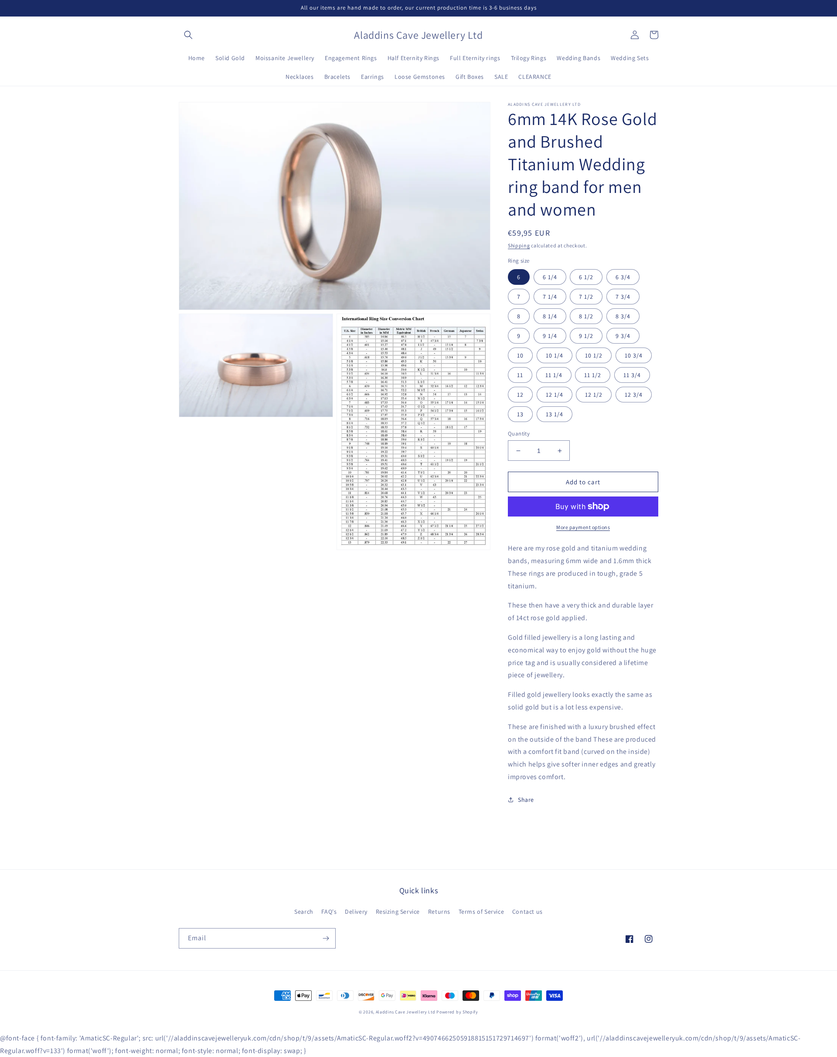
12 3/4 (634, 394)
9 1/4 (550, 336)
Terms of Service (481, 911)
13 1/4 (554, 414)
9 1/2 (586, 336)
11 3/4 (632, 375)
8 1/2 (586, 316)
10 (520, 355)
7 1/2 (586, 297)
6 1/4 (550, 277)
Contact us (527, 911)
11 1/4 (553, 375)
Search (303, 911)
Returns (439, 911)
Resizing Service (398, 911)
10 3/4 (634, 355)
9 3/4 (623, 336)
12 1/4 (554, 394)
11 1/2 (592, 375)
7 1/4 (550, 297)
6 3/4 (623, 277)
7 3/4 (623, 297)
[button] (188, 34)
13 (520, 414)
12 (520, 394)
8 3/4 (623, 316)
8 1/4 (550, 316)
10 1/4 (554, 355)
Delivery (356, 911)
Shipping (519, 245)
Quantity (519, 433)
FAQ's (329, 911)
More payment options (583, 527)
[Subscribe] (325, 938)
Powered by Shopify (457, 1012)
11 (520, 375)
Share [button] (526, 800)
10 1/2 (593, 355)
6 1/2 (586, 277)
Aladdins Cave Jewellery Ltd (406, 1012)
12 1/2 (593, 394)
